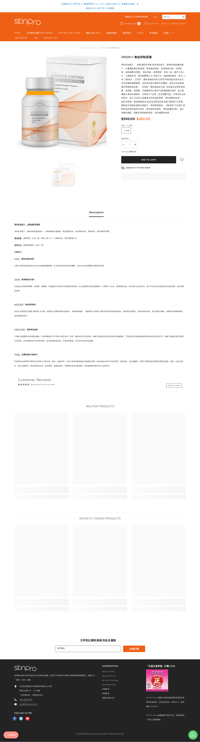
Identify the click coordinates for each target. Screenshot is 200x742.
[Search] (174, 17)
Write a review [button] (174, 385)
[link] (41, 491)
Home (83, 48)
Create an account (178, 23)
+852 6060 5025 (25, 699)
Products (93, 48)
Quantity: (125, 138)
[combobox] (171, 17)
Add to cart (148, 159)
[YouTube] (27, 718)
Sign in (165, 23)
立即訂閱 (134, 648)
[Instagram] (21, 718)
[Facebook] (14, 718)
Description (96, 212)
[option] (63, 104)
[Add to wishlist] (182, 159)
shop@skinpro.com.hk (28, 704)
